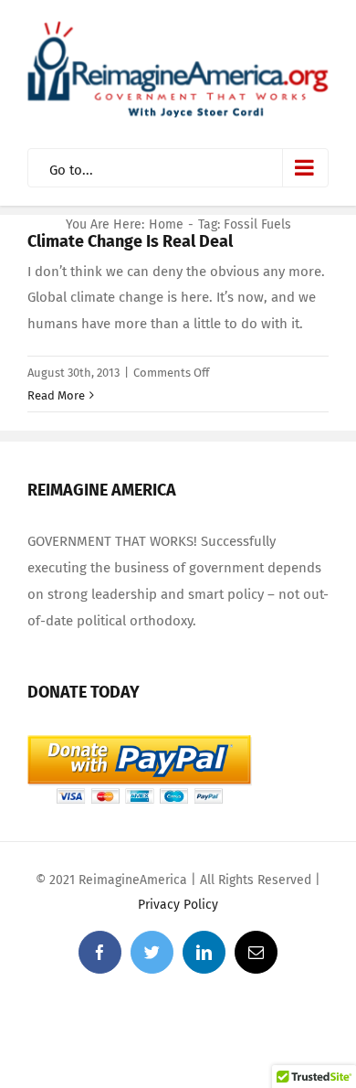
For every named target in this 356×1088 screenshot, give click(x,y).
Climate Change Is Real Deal (130, 241)
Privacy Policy (178, 904)
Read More (56, 395)
